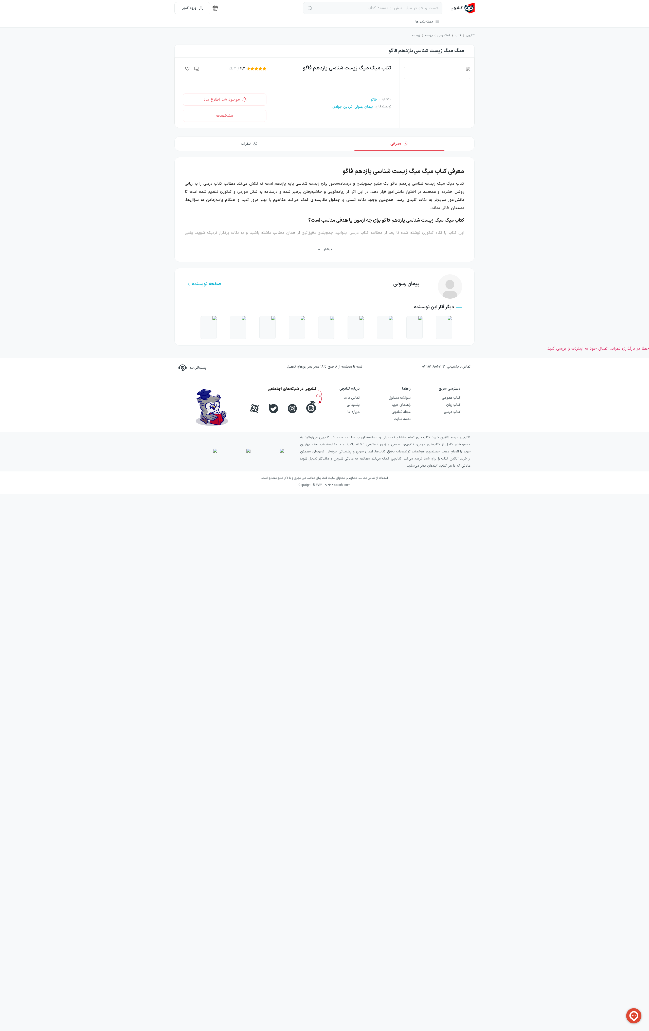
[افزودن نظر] (197, 69)
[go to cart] (215, 8)
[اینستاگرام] (292, 408)
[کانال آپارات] (254, 408)
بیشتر (327, 249)
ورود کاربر (189, 8)
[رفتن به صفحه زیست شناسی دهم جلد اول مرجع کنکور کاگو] (385, 327)
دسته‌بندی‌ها (424, 21)
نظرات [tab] (246, 144)
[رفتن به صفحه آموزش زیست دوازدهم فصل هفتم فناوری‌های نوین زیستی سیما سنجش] (356, 327)
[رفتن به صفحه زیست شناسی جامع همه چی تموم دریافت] (444, 327)
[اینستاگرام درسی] (311, 406)
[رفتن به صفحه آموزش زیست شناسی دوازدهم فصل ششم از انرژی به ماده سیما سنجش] (326, 327)
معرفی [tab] (395, 144)
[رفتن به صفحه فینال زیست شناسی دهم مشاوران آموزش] (414, 327)
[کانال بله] (273, 408)
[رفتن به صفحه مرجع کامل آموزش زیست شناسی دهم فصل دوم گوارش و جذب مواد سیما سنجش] (209, 327)
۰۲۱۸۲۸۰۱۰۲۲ (433, 367)
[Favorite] (187, 68)
